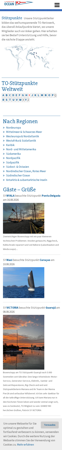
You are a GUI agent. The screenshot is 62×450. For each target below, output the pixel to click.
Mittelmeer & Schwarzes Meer (24, 132)
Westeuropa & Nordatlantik (22, 136)
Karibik (10, 145)
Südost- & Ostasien (17, 167)
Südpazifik (12, 162)
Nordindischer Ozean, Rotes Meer (26, 171)
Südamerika (13, 154)
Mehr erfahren (25, 444)
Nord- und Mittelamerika (21, 149)
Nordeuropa (13, 127)
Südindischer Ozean (18, 175)
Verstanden (49, 425)
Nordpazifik (13, 158)
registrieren (37, 10)
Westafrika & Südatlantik (21, 140)
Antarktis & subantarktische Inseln (26, 180)
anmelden (52, 10)
